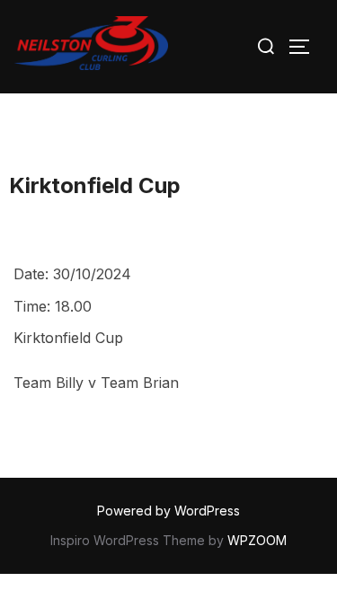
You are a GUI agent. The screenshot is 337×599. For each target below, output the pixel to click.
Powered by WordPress (168, 510)
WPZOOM (257, 540)
